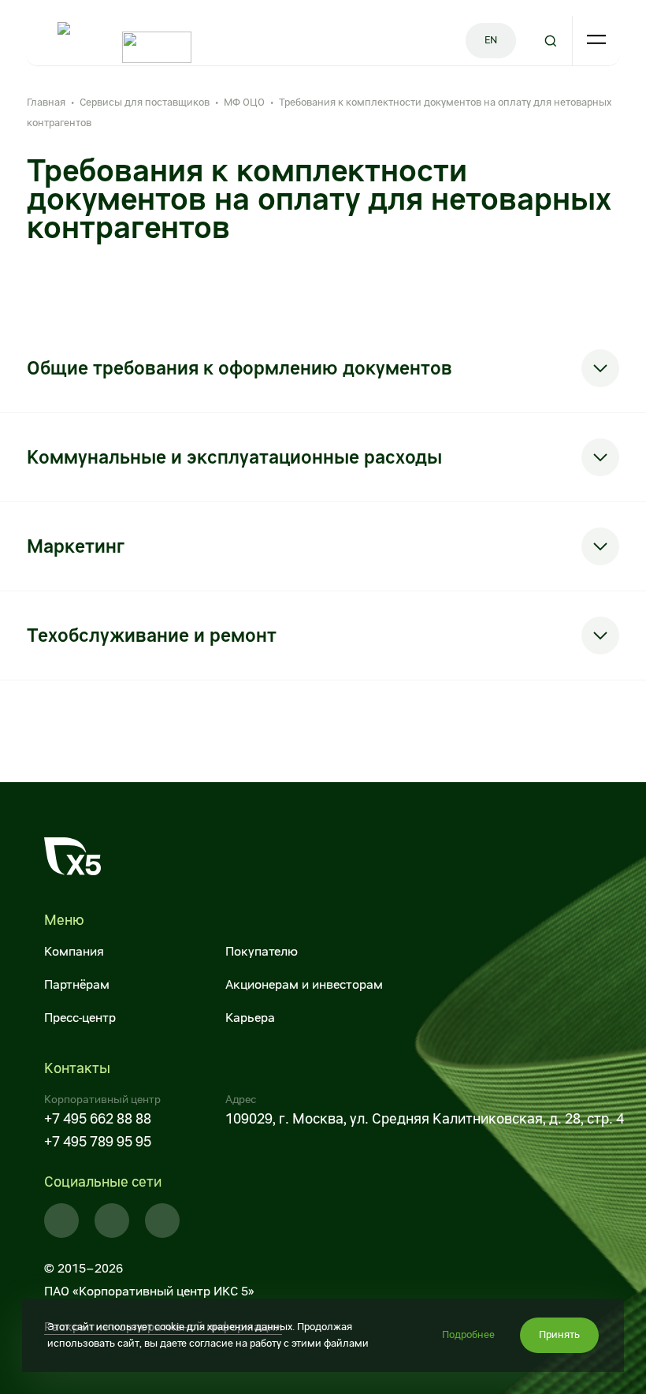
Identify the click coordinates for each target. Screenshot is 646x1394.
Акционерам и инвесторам (304, 984)
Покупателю (261, 951)
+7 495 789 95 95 (97, 1141)
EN (490, 40)
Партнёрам (77, 984)
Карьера (250, 1017)
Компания (74, 951)
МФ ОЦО (244, 102)
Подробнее (468, 1334)
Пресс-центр (80, 1017)
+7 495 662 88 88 (97, 1118)
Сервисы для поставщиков (145, 102)
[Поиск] (550, 40)
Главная (46, 102)
